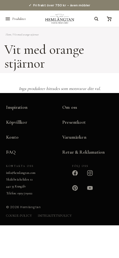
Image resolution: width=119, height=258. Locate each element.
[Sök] (96, 19)
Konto (12, 137)
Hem (8, 34)
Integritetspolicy (55, 216)
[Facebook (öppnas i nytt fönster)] (78, 176)
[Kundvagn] (109, 19)
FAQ (11, 152)
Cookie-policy (19, 216)
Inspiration (16, 107)
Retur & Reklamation (83, 152)
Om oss (69, 107)
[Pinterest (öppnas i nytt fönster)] (78, 191)
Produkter (19, 19)
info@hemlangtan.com (20, 173)
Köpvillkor (16, 122)
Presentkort (74, 122)
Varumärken (74, 137)
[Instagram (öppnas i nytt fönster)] (93, 176)
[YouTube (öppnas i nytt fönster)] (93, 191)
